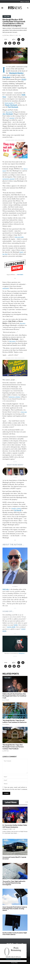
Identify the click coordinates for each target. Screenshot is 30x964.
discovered (9, 112)
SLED (24, 79)
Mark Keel (6, 77)
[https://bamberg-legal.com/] (15, 376)
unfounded (5, 288)
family (21, 252)
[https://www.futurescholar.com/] (15, 158)
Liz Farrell (17, 510)
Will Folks (6, 35)
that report (12, 341)
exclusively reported (8, 179)
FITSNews (6, 724)
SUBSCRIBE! (20, 274)
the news (22, 323)
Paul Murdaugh (13, 107)
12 (14, 829)
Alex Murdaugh (7, 114)
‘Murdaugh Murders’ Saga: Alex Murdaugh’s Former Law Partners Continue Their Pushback (13, 746)
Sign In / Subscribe (25, 1)
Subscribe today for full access (13, 957)
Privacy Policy (14, 962)
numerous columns (14, 397)
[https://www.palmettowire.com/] (15, 471)
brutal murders (9, 103)
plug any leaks (19, 237)
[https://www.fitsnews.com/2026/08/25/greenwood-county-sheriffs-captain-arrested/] (15, 847)
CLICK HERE (11, 627)
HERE (16, 625)
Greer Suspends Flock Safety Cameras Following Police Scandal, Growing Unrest (14, 908)
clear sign (24, 412)
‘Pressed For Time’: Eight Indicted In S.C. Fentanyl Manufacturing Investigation (13, 883)
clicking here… (22, 653)
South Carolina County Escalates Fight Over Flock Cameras (14, 933)
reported (11, 118)
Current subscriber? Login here (13, 959)
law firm (5, 254)
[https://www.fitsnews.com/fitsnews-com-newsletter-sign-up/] (15, 644)
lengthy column (16, 508)
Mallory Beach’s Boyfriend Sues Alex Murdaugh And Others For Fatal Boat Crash (14, 696)
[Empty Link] (25, 802)
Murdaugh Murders (16, 73)
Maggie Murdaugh (11, 105)
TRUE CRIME (7, 16)
